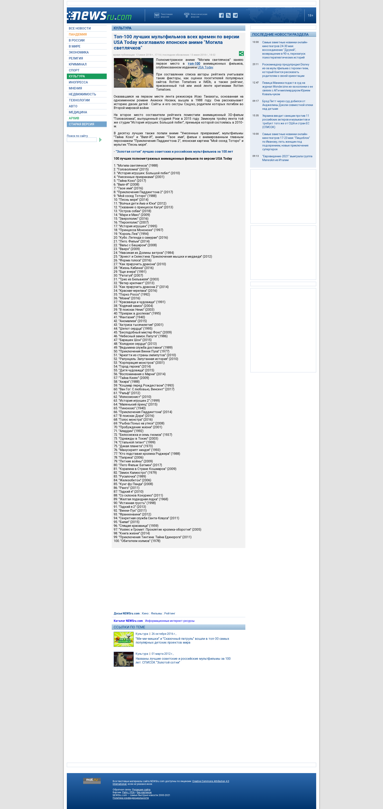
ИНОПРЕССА (78, 82)
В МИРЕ (74, 46)
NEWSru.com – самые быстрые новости (135, 795)
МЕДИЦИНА (78, 112)
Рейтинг (169, 613)
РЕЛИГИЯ (76, 58)
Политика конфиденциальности (131, 798)
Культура (122, 28)
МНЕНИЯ (75, 88)
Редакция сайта (141, 789)
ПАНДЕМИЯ (78, 34)
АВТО (73, 106)
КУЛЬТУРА (77, 76)
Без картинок (144, 792)
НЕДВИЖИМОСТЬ (82, 94)
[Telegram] (235, 15)
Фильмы (156, 613)
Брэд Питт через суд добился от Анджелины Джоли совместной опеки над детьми (287, 105)
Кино (145, 613)
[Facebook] (221, 15)
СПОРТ (74, 70)
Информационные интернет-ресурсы (169, 620)
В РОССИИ (77, 40)
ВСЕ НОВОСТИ (80, 28)
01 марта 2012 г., (163, 653)
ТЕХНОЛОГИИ (79, 100)
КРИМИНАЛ (78, 64)
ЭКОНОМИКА (79, 52)
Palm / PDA (128, 792)
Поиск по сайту (77, 135)
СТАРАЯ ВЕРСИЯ (81, 124)
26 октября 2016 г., (164, 633)
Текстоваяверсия (167, 15)
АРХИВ (74, 118)
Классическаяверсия (199, 15)
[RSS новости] (228, 15)
